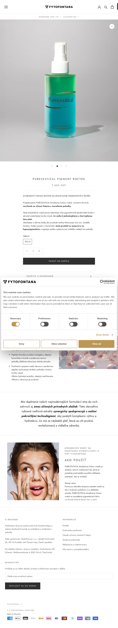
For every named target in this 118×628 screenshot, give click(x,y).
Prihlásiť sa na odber (22, 586)
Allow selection (59, 344)
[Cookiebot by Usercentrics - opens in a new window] (102, 282)
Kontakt (66, 525)
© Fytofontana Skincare (21, 610)
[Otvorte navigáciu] (6, 7)
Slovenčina (70, 17)
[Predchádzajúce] (51, 166)
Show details (102, 335)
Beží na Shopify (13, 614)
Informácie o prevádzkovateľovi (76, 549)
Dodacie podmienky (71, 539)
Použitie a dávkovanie (40, 276)
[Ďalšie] (66, 166)
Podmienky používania (72, 530)
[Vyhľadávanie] (105, 7)
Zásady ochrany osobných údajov (77, 535)
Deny (21, 344)
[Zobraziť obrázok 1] (57, 166)
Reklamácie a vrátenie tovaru (75, 544)
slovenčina (13, 604)
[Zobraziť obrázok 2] (60, 166)
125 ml (27, 241)
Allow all (96, 344)
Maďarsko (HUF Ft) (49, 17)
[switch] (44, 324)
